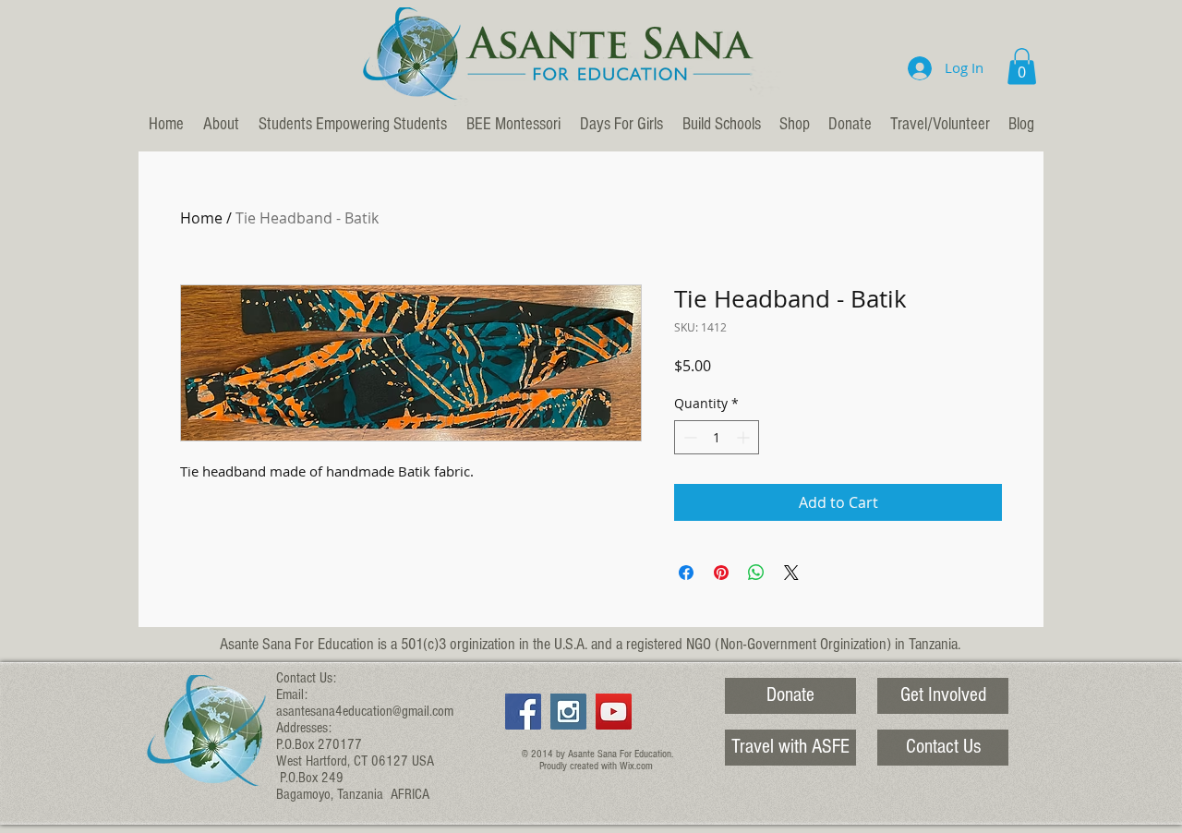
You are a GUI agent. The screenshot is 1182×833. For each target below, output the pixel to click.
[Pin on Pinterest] (721, 572)
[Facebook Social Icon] (523, 712)
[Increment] (744, 437)
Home (201, 218)
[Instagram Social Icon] (568, 712)
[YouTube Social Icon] (614, 712)
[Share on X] (791, 572)
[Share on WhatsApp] (756, 572)
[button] (1022, 66)
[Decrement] (688, 437)
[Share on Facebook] (686, 572)
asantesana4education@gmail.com (364, 711)
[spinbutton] (716, 437)
